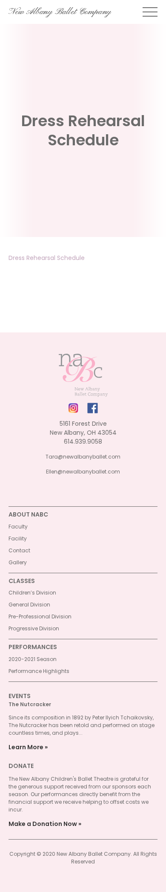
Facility (18, 538)
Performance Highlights (39, 671)
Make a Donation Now (43, 824)
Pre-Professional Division (40, 616)
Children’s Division (32, 592)
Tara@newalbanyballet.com (83, 456)
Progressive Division (34, 628)
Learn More (26, 747)
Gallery (18, 562)
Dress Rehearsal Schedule (47, 258)
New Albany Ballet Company (60, 11)
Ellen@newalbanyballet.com (83, 471)
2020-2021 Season (33, 659)
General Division (29, 604)
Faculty (18, 526)
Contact (19, 550)
